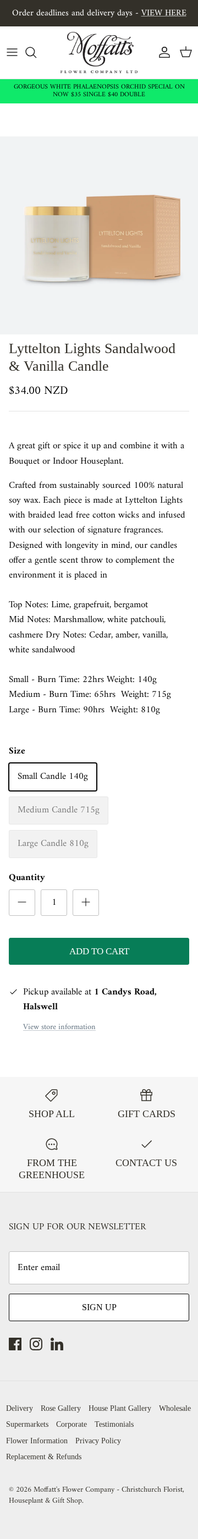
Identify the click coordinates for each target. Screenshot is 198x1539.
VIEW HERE (163, 13)
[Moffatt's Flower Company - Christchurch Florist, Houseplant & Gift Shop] (99, 52)
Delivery (19, 1408)
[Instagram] (36, 1344)
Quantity (27, 878)
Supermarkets (27, 1424)
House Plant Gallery (120, 1408)
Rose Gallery (61, 1408)
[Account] (162, 52)
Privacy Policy (98, 1441)
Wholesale (175, 1408)
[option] (99, 235)
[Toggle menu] (12, 52)
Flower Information (37, 1441)
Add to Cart (99, 951)
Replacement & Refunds (43, 1457)
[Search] (36, 52)
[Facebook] (15, 1344)
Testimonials (114, 1424)
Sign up (99, 1307)
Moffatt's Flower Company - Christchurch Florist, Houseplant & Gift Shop (96, 1495)
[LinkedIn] (57, 1344)
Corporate (71, 1424)
